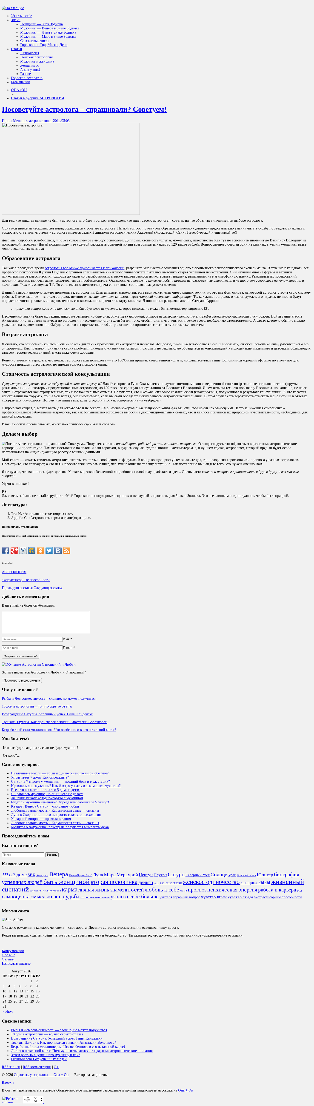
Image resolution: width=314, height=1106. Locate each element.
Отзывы (8, 959)
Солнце (219, 874)
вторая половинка (114, 881)
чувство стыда (240, 897)
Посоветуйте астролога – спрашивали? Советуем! (84, 109)
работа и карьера (277, 890)
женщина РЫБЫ (255, 882)
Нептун (146, 874)
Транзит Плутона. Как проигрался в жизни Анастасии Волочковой (54, 722)
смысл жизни (46, 896)
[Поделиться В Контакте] (58, 550)
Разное (25, 74)
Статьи (16, 49)
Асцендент (42, 875)
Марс (110, 874)
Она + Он (185, 1090)
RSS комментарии (37, 1067)
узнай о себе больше (135, 897)
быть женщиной (66, 881)
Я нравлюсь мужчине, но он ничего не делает (47, 794)
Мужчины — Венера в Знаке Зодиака (49, 28)
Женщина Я (29, 65)
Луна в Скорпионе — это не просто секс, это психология (56, 815)
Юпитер (265, 874)
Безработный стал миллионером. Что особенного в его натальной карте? (59, 730)
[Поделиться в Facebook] (5, 550)
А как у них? (30, 70)
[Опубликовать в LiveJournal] (23, 550)
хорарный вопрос (186, 897)
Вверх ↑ (8, 1082)
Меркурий (127, 874)
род (299, 890)
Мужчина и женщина (37, 61)
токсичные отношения (95, 897)
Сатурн (176, 874)
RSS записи (11, 1067)
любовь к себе (162, 889)
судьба (71, 896)
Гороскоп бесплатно (27, 78)
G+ (56, 1067)
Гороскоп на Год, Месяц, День (43, 45)
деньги (145, 882)
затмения (36, 890)
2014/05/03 (61, 121)
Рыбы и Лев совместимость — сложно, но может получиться (59, 1030)
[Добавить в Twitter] (49, 550)
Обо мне (8, 955)
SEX (31, 875)
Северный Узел (198, 875)
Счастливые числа (34, 41)
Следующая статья (48, 588)
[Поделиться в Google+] (14, 550)
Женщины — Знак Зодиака (41, 24)
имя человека (52, 890)
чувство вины (214, 896)
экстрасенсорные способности (26, 580)
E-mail (67, 648)
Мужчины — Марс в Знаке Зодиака (48, 36)
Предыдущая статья (17, 588)
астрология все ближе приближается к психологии (84, 268)
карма (69, 889)
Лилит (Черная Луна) (80, 875)
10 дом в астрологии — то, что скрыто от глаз (47, 1034)
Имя (66, 639)
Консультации (13, 951)
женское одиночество (211, 881)
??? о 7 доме (14, 874)
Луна (98, 874)
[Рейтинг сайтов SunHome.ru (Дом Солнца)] (12, 1102)
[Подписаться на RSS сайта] (66, 550)
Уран (232, 875)
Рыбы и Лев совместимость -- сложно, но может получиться (49, 698)
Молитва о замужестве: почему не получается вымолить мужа (60, 827)
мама (183, 890)
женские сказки (171, 883)
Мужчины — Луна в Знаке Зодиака (48, 32)
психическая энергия (232, 890)
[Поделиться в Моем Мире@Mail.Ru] (31, 550)
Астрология (29, 53)
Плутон (160, 875)
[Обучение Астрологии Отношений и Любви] (39, 664)
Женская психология (36, 57)
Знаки (15, 20)
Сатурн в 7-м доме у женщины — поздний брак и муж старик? (60, 781)
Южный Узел (246, 875)
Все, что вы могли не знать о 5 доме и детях (45, 790)
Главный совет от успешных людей (39, 1059)
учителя (166, 897)
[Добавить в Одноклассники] (40, 550)
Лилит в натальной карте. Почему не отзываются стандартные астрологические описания (82, 1051)
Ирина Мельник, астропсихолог (27, 121)
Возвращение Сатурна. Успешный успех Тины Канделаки (47, 714)
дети (156, 883)
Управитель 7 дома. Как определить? (40, 777)
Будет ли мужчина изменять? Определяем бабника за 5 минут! (60, 802)
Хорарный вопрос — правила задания (41, 819)
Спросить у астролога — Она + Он (41, 1075)
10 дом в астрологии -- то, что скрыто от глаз (37, 706)
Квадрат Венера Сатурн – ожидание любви (45, 806)
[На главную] (13, 8)
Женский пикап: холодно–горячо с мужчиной (47, 798)
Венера (58, 874)
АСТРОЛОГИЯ (14, 572)
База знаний (20, 82)
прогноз (197, 890)
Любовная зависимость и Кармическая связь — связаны (55, 810)
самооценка (16, 897)
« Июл (8, 1011)
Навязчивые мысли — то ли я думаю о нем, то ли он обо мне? (59, 773)
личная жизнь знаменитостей (111, 890)
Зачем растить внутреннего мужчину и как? (45, 1055)
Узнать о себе (21, 16)
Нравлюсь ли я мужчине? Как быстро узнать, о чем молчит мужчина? (66, 786)
